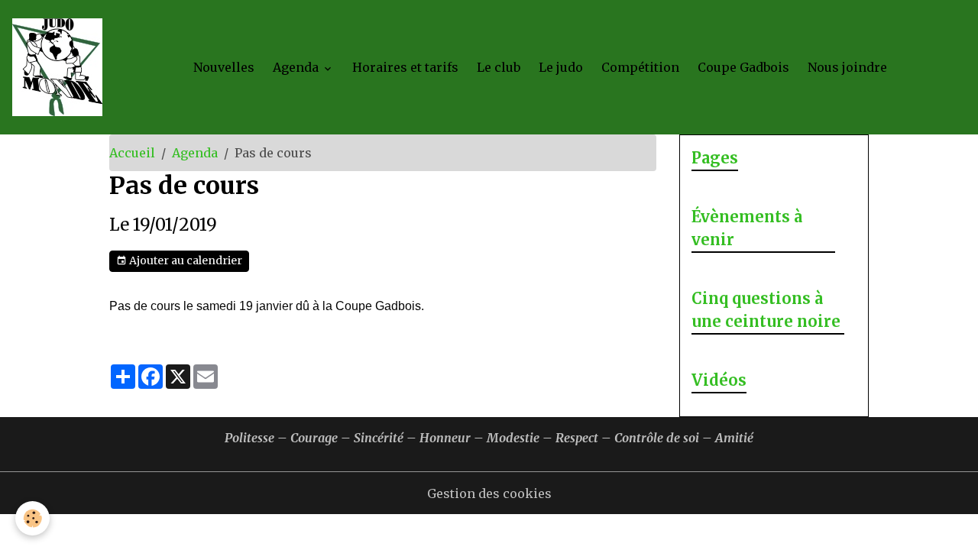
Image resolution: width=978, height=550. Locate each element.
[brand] (60, 67)
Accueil (132, 152)
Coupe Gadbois (743, 67)
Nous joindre (847, 67)
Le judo (561, 67)
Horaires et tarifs (405, 67)
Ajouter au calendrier (184, 260)
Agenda (297, 67)
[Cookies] (32, 518)
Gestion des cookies (489, 493)
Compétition (640, 67)
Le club (498, 67)
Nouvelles (223, 67)
